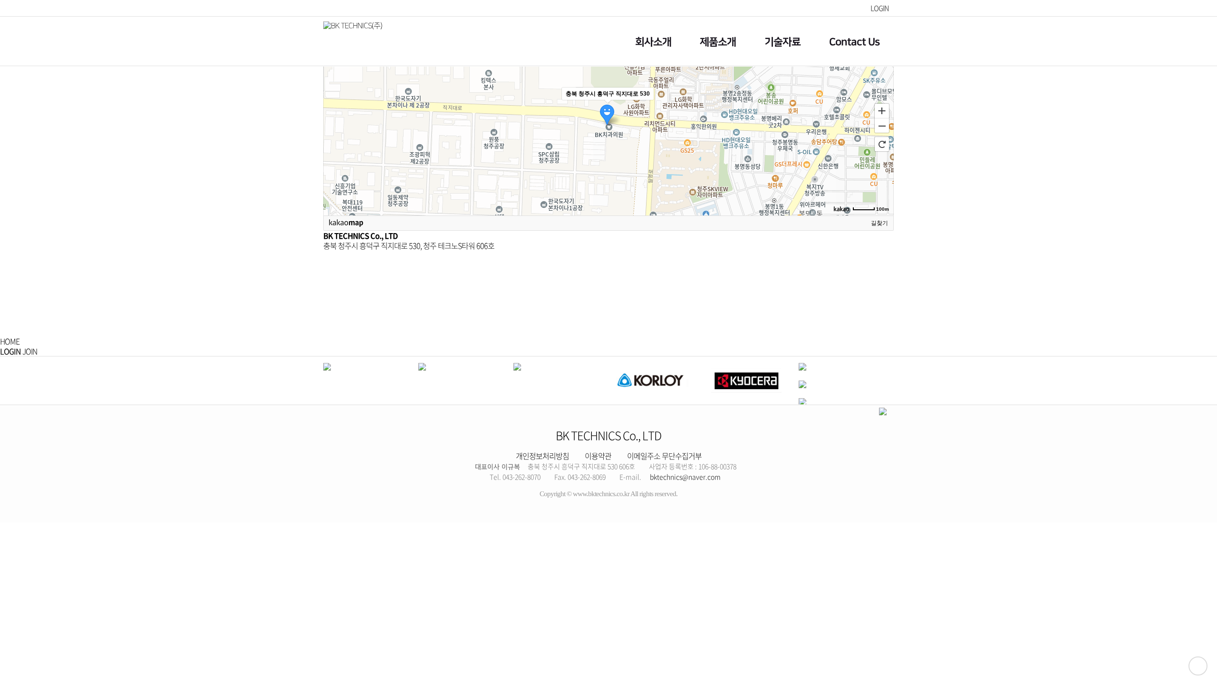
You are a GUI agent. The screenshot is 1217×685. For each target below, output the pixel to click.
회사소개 (653, 42)
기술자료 (782, 42)
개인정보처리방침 (542, 455)
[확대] (882, 110)
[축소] (882, 126)
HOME (9, 341)
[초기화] (882, 144)
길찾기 (879, 223)
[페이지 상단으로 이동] (1197, 665)
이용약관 (598, 455)
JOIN (29, 351)
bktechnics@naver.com (685, 476)
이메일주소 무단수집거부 (664, 455)
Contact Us (854, 42)
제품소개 (718, 42)
